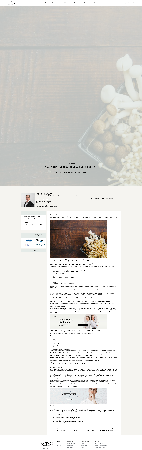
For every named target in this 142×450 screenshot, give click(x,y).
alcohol (110, 357)
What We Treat (65, 2)
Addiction (73, 163)
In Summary (26, 226)
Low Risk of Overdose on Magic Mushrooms (33, 218)
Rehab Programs (55, 2)
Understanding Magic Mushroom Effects (32, 216)
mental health (72, 383)
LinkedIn (69, 196)
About (46, 2)
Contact (93, 2)
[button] (44, 212)
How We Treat (75, 2)
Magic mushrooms (54, 263)
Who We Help (85, 2)
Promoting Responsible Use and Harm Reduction (34, 224)
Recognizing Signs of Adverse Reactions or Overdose (33, 221)
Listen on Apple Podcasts (46, 201)
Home (68, 163)
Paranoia (54, 282)
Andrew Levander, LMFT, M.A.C (44, 193)
